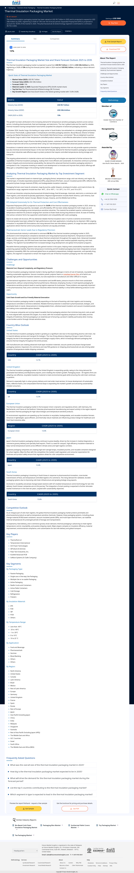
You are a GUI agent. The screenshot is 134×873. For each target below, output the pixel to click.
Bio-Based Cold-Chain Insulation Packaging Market (26, 826)
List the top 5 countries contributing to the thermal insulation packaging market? (48, 787)
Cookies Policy (92, 866)
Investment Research (29, 865)
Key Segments (104, 88)
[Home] (6, 8)
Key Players (103, 84)
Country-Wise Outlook (106, 77)
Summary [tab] (15, 39)
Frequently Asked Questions (108, 91)
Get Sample (29, 809)
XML (111, 866)
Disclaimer (91, 863)
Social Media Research (44, 865)
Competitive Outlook (106, 81)
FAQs (99, 866)
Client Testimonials (77, 865)
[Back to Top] (129, 856)
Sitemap (105, 866)
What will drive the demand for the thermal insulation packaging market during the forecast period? (48, 779)
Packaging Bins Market (52, 825)
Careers (70, 863)
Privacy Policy (113, 863)
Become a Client (64, 865)
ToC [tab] (35, 39)
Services (24, 860)
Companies (54, 39)
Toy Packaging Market (107, 825)
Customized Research (44, 863)
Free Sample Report (114, 42)
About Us (62, 863)
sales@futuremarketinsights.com (57, 855)
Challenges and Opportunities (109, 74)
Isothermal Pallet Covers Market (80, 826)
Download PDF (114, 49)
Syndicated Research (29, 863)
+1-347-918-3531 (77, 855)
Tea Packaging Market (23, 835)
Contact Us (63, 868)
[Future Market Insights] (16, 3)
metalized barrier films (71, 274)
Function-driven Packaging (26, 8)
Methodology (113, 100)
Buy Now (114, 23)
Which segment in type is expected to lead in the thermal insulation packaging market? (51, 794)
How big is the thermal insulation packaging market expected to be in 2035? (46, 771)
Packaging (12, 8)
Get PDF (76, 809)
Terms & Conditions (101, 863)
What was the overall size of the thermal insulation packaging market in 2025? (47, 765)
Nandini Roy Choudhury (28, 31)
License (68, 31)
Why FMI (78, 863)
